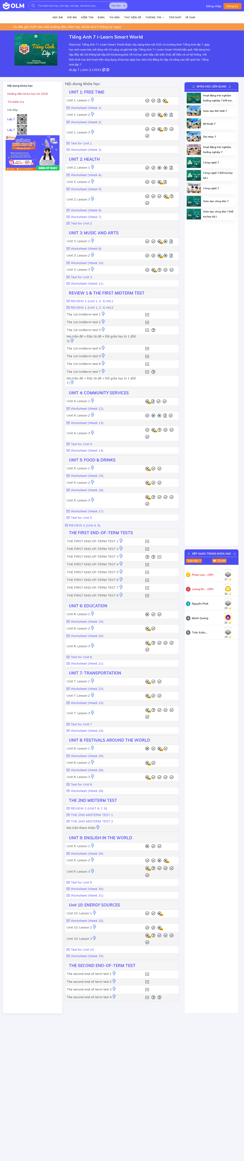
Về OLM (190, 17)
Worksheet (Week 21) (86, 663)
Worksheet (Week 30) (86, 889)
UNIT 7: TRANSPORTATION (95, 673)
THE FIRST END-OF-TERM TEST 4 (93, 564)
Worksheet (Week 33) (86, 956)
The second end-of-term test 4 (89, 997)
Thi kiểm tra (15, 101)
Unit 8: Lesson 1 (78, 748)
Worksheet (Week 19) (86, 621)
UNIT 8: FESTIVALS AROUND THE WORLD (109, 740)
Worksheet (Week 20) (86, 636)
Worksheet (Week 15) (86, 476)
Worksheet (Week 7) (85, 217)
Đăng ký (232, 6)
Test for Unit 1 (81, 143)
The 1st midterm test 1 (84, 314)
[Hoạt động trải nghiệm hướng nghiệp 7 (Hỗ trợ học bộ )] (194, 98)
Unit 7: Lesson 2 (78, 695)
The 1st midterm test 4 (84, 348)
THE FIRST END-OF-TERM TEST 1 (93, 541)
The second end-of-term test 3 (89, 989)
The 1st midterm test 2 (84, 322)
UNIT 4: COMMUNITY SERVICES (99, 392)
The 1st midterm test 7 (84, 372)
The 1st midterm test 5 (84, 356)
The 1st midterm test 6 (84, 364)
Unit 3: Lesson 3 (78, 269)
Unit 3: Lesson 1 (78, 241)
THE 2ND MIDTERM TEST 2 (91, 821)
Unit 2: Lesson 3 (78, 199)
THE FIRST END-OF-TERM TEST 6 (93, 580)
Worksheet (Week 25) (86, 756)
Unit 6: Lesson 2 (78, 628)
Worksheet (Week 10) (86, 263)
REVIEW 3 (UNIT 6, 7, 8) (88, 808)
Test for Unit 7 (81, 724)
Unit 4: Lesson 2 (78, 415)
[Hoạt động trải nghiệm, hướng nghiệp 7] (194, 149)
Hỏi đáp (12, 109)
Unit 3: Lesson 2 (78, 255)
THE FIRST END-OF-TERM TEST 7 (93, 587)
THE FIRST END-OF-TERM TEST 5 (93, 572)
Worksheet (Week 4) (85, 175)
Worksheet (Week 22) (86, 689)
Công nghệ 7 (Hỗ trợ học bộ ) (218, 175)
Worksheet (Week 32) (86, 921)
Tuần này (193, 560)
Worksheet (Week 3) (85, 150)
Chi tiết (221, 560)
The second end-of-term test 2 (89, 982)
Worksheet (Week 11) (86, 283)
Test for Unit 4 (81, 444)
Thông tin (153, 17)
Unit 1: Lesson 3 (78, 132)
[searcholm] (33, 6)
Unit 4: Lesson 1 (78, 401)
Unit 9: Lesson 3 (78, 871)
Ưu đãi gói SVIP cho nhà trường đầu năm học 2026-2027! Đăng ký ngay (67, 27)
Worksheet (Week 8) (85, 248)
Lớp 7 (11, 119)
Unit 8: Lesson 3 (78, 777)
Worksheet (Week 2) (85, 122)
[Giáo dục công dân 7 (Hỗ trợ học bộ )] (194, 214)
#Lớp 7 (74, 70)
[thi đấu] (92, 100)
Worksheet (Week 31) (86, 895)
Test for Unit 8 (81, 784)
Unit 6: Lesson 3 (78, 646)
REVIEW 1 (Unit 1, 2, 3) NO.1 (91, 301)
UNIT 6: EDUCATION (88, 605)
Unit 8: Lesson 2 (78, 762)
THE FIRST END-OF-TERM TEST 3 (93, 556)
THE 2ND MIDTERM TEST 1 (91, 815)
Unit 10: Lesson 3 (79, 939)
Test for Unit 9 (81, 882)
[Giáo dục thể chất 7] (194, 111)
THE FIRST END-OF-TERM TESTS (101, 532)
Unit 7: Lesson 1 (78, 681)
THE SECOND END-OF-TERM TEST (102, 965)
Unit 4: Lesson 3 (78, 433)
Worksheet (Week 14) (86, 450)
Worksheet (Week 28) (86, 791)
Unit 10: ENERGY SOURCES (94, 905)
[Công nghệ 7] (194, 162)
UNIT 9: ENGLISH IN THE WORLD (100, 837)
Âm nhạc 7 (209, 136)
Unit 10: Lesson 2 (79, 927)
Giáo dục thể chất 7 (215, 110)
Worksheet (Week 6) (85, 210)
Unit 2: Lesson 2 (78, 182)
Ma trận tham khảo (81, 828)
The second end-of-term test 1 (89, 974)
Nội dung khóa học (20, 85)
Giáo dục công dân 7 (215, 201)
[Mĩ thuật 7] (194, 123)
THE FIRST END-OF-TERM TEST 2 (93, 549)
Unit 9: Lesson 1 (78, 846)
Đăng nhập (213, 6)
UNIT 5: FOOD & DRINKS (92, 460)
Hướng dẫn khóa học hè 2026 (27, 93)
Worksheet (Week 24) (86, 731)
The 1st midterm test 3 (84, 330)
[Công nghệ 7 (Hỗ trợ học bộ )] (194, 175)
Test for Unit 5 (81, 518)
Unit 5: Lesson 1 (78, 468)
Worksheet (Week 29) (86, 853)
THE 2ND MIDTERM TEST (93, 800)
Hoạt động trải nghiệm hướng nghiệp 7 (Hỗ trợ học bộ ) (217, 98)
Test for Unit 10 (82, 949)
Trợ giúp (175, 17)
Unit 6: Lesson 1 (78, 614)
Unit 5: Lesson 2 (78, 482)
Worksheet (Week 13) (86, 423)
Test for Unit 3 (81, 277)
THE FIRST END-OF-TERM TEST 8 (93, 595)
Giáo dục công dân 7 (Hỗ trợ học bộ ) (218, 214)
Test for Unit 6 (81, 657)
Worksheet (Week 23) (86, 703)
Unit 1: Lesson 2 (78, 114)
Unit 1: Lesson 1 (78, 100)
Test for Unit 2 (81, 223)
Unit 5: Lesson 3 (78, 500)
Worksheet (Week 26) (86, 770)
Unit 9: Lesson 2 (78, 860)
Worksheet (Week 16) (86, 490)
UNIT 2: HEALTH (84, 159)
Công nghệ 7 (211, 162)
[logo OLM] (13, 5)
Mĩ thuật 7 (209, 123)
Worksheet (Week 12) (86, 408)
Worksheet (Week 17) (86, 511)
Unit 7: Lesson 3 (78, 713)
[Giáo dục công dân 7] (194, 201)
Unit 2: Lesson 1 (78, 167)
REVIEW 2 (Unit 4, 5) (84, 525)
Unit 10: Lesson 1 (79, 913)
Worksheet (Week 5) (85, 189)
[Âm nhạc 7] (194, 136)
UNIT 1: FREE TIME (86, 92)
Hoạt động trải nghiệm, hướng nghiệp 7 (217, 149)
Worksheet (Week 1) (85, 108)
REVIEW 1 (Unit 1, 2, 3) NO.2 (91, 307)
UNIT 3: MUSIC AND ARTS (94, 232)
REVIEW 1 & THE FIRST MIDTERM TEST (107, 293)
